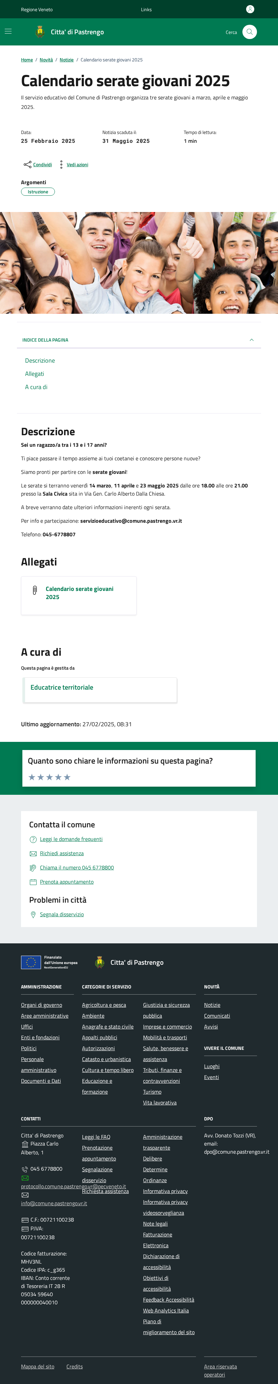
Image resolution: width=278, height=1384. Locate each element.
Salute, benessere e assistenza (165, 1053)
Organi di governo (41, 1005)
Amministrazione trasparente (162, 1142)
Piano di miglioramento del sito (169, 1326)
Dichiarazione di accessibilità (161, 1261)
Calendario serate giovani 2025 (80, 593)
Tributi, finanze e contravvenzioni (162, 1075)
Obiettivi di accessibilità (157, 1283)
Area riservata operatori (220, 1370)
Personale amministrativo (38, 1064)
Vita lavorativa (160, 1102)
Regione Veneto (37, 9)
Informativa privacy (165, 1191)
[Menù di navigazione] (8, 31)
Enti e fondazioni (40, 1037)
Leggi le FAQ (96, 1137)
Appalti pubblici (99, 1037)
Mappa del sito (37, 1366)
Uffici (27, 1026)
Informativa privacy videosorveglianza (165, 1207)
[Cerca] (249, 32)
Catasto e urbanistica (106, 1059)
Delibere (152, 1158)
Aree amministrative (44, 1016)
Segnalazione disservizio (97, 1174)
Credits (74, 1366)
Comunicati (217, 1016)
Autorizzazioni (98, 1048)
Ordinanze (155, 1180)
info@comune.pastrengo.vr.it (54, 1203)
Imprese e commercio (167, 1026)
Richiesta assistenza (105, 1191)
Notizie (212, 1005)
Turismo (152, 1092)
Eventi (211, 1077)
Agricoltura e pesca (104, 1005)
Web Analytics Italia (166, 1310)
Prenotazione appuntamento (99, 1152)
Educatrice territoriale (62, 687)
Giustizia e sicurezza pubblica (166, 1010)
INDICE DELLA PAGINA (45, 339)
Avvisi (211, 1026)
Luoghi (212, 1066)
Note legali (155, 1223)
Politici (29, 1048)
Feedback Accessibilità (168, 1299)
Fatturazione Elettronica (157, 1239)
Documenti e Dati (41, 1081)
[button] (146, 9)
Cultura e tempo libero (108, 1070)
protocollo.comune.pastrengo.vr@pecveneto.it (73, 1186)
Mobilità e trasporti (165, 1037)
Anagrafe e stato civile (108, 1026)
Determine (155, 1169)
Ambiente (93, 1016)
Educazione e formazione (97, 1086)
